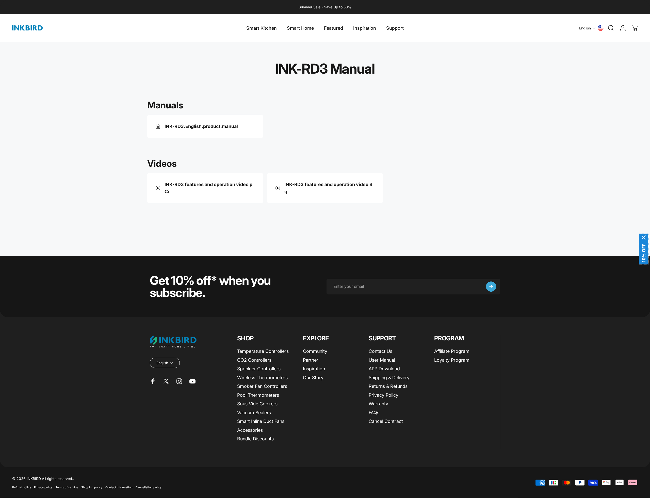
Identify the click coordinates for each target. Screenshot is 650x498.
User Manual (382, 360)
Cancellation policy (148, 487)
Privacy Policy (383, 395)
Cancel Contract (386, 421)
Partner (310, 360)
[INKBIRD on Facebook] (153, 381)
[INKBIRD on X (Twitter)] (166, 381)
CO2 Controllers (254, 360)
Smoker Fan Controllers (262, 386)
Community (315, 351)
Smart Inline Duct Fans (260, 421)
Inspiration (314, 368)
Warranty (378, 403)
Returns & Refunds (388, 386)
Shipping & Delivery (389, 377)
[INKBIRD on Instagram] (179, 381)
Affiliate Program (451, 351)
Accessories (250, 430)
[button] (587, 28)
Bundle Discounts (255, 438)
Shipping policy (91, 487)
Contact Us (380, 351)
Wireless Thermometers (262, 377)
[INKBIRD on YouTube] (192, 381)
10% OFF (644, 253)
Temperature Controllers (263, 351)
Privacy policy (43, 487)
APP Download (384, 368)
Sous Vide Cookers (257, 403)
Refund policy (21, 487)
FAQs (374, 412)
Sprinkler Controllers (259, 368)
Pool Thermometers (258, 395)
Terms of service (67, 487)
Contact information (119, 487)
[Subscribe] (491, 286)
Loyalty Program (451, 360)
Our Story (313, 377)
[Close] (644, 238)
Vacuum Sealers (254, 412)
